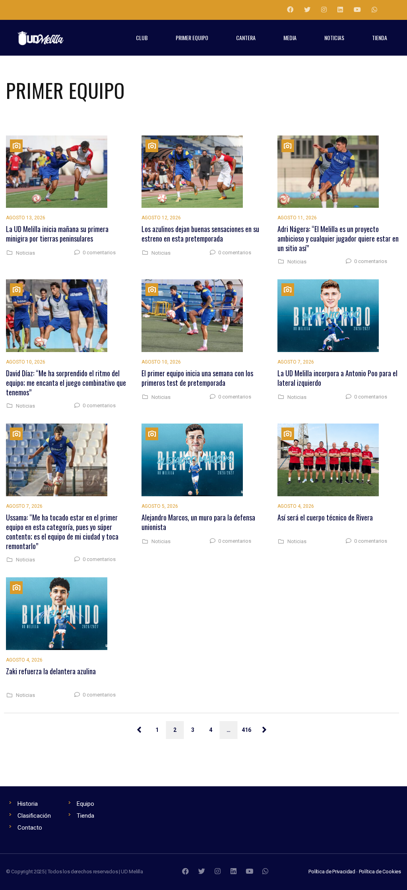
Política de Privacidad (331, 872)
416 (246, 730)
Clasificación (34, 815)
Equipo (85, 803)
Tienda (85, 815)
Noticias (25, 253)
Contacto (29, 827)
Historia (27, 803)
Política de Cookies (380, 872)
